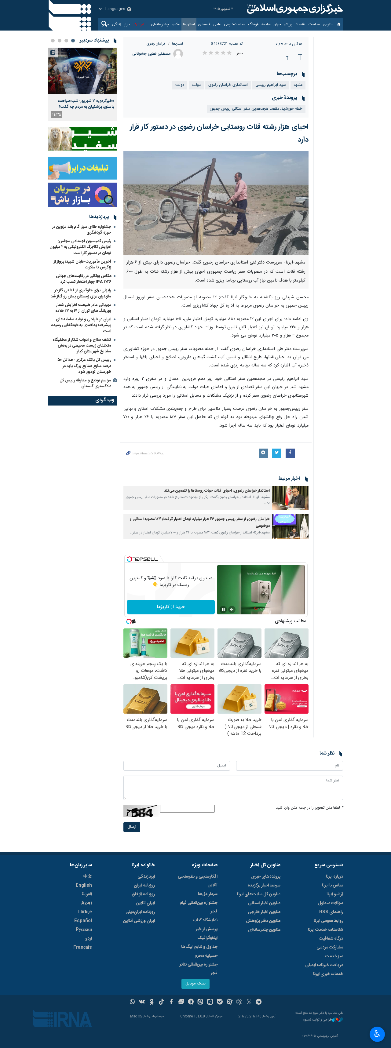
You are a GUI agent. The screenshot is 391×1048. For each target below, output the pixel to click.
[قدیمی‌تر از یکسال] (290, 498)
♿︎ (377, 1033)
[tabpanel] (82, 84)
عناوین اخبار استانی (264, 903)
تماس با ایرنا (332, 885)
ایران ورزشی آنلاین (139, 921)
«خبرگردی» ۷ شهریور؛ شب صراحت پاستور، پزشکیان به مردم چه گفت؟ (86, 104)
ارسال (131, 827)
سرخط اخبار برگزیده (264, 885)
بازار (127, 24)
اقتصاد (300, 24)
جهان (277, 24)
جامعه (265, 24)
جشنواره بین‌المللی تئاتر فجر (198, 969)
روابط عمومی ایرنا (328, 921)
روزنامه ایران (144, 885)
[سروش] (191, 1002)
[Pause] (223, 609)
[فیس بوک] (171, 1002)
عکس (176, 24)
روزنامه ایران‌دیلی (140, 912)
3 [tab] (59, 40)
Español (83, 921)
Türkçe (84, 912)
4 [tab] (53, 40)
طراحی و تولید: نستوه (317, 1020)
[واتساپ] (132, 1002)
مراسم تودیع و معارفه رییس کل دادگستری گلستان (85, 383)
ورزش (288, 24)
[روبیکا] (239, 1002)
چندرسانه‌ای (160, 24)
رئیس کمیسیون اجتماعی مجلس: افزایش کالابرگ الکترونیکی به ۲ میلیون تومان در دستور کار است (80, 247)
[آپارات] (229, 1002)
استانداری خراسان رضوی (228, 85)
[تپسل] (129, 559)
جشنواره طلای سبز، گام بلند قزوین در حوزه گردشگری (81, 230)
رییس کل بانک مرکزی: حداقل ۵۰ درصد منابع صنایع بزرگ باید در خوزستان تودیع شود (84, 366)
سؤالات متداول (330, 903)
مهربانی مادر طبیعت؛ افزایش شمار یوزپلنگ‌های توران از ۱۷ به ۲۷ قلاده (83, 308)
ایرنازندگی (146, 876)
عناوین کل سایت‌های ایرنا (258, 894)
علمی (217, 24)
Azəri (86, 903)
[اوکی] (152, 1002)
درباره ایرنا (334, 876)
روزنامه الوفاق (143, 894)
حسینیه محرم (206, 955)
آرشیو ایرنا (335, 894)
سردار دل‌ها (207, 894)
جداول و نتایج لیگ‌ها (199, 947)
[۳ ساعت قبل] (82, 71)
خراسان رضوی (156, 44)
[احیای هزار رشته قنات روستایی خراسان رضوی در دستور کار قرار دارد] (216, 203)
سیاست (314, 24)
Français (82, 947)
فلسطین (204, 24)
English (84, 885)
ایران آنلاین (145, 903)
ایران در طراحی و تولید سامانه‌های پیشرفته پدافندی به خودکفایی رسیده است (81, 325)
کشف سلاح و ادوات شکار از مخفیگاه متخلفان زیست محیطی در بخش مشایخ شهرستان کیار (82, 346)
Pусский (84, 929)
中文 (87, 876)
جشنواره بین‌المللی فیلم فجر (198, 907)
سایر (106, 24)
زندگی (116, 24)
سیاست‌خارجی (234, 24)
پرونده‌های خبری (265, 876)
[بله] (220, 1002)
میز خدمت (334, 956)
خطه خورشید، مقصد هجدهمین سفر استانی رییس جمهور (256, 109)
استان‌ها (189, 24)
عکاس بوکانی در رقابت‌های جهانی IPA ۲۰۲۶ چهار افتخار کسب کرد (83, 279)
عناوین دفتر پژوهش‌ (263, 921)
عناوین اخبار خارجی (264, 912)
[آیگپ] (210, 1002)
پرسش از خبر (206, 929)
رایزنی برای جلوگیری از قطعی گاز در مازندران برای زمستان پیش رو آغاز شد (81, 293)
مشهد (298, 85)
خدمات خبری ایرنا (328, 974)
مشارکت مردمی (329, 947)
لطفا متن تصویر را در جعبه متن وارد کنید (309, 808)
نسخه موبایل (195, 984)
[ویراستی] (181, 1002)
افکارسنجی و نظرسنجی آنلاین (197, 881)
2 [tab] (66, 40)
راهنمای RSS (331, 912)
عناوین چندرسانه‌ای (264, 929)
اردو (88, 938)
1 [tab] (73, 40)
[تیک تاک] (161, 1002)
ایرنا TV (138, 24)
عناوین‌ (328, 24)
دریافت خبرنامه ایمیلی (324, 965)
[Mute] (232, 609)
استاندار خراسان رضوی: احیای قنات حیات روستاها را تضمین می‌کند (217, 491)
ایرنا (294, 9)
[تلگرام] (259, 1002)
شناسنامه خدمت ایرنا (325, 929)
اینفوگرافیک (207, 938)
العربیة (87, 894)
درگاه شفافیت (331, 938)
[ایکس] (249, 1002)
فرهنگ (253, 24)
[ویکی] (142, 1002)
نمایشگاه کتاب (205, 920)
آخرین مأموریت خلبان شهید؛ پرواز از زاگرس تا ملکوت (82, 264)
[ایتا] (200, 1002)
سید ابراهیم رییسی (270, 85)
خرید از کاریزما (171, 607)
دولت (196, 85)
